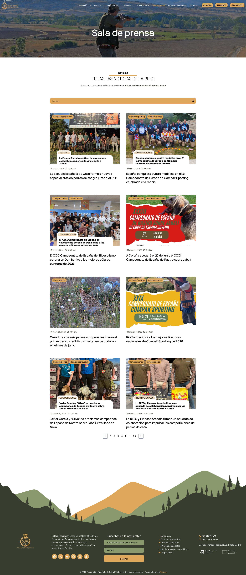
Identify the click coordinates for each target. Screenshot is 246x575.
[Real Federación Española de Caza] (10, 5)
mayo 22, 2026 (135, 413)
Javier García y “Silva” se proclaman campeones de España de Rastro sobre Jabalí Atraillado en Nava (83, 423)
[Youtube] (67, 556)
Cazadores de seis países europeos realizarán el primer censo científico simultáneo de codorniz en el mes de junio (83, 341)
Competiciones (111, 5)
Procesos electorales (177, 5)
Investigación (59, 280)
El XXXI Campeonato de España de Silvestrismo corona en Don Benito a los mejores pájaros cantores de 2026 (83, 259)
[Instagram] (73, 556)
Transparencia (143, 5)
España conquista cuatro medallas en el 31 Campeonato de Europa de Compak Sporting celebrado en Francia (157, 178)
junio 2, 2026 (58, 168)
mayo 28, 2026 (59, 332)
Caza (96, 5)
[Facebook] (54, 556)
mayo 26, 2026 (135, 332)
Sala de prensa (158, 5)
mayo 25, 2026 (59, 413)
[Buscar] (193, 101)
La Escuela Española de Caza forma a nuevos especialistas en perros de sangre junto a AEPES (83, 176)
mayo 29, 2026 (135, 250)
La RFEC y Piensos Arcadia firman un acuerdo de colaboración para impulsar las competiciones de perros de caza (160, 423)
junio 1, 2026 (134, 168)
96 (134, 435)
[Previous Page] (105, 436)
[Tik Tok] (80, 556)
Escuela (127, 5)
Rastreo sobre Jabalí (156, 198)
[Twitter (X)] (60, 556)
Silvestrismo (76, 198)
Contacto (194, 5)
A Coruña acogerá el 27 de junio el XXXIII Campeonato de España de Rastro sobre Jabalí (158, 257)
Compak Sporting (137, 116)
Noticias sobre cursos (62, 116)
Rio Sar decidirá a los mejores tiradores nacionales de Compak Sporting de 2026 (154, 339)
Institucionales (153, 362)
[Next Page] (141, 436)
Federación (83, 5)
